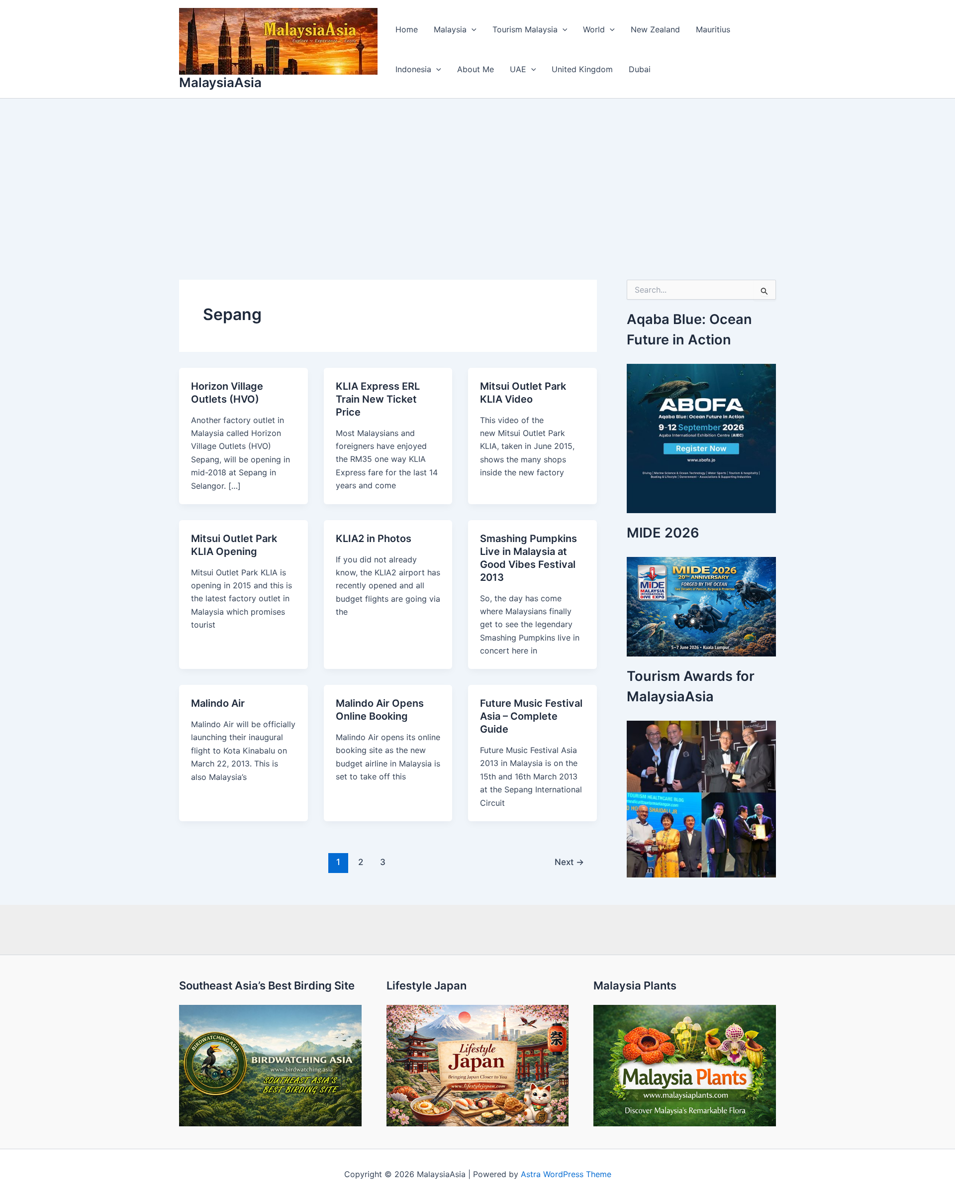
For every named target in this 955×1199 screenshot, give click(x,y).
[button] (472, 29)
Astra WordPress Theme (566, 1174)
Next (569, 862)
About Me (475, 69)
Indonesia (413, 69)
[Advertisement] (477, 173)
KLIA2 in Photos (373, 539)
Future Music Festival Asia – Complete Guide (531, 716)
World (594, 29)
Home (406, 29)
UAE (518, 69)
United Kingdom (582, 69)
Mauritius (713, 29)
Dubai (640, 69)
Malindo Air (218, 703)
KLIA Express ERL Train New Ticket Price (378, 399)
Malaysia (450, 29)
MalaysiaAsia (220, 82)
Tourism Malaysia (525, 29)
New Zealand (655, 29)
